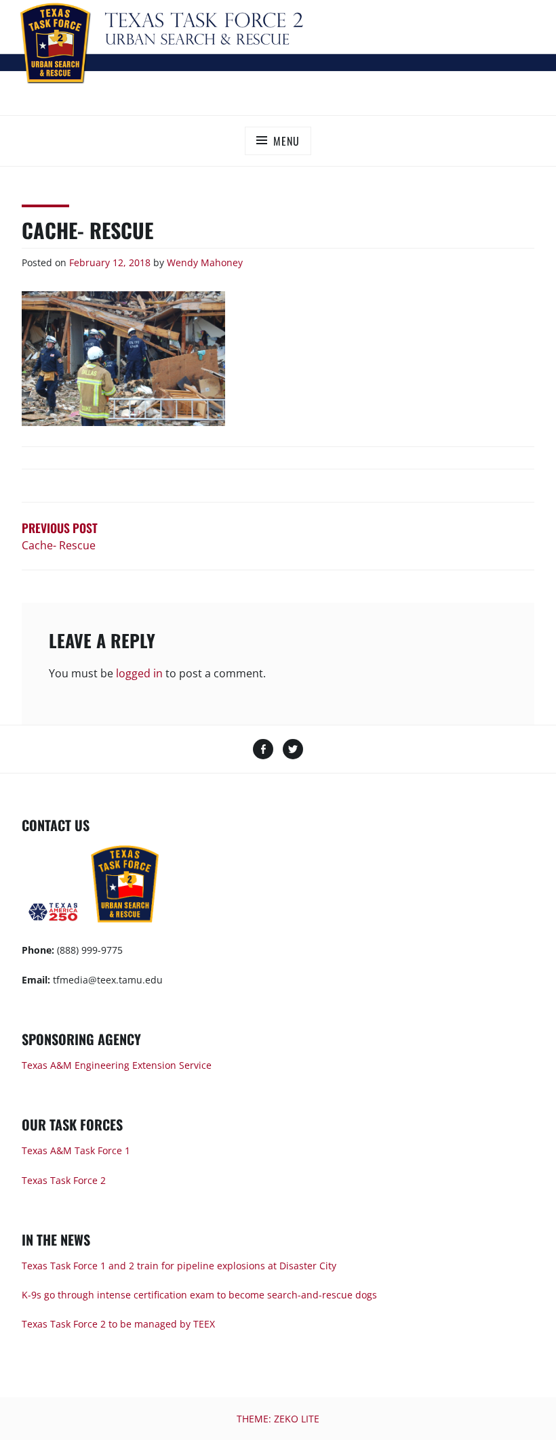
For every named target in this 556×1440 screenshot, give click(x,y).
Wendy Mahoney (205, 262)
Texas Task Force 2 (64, 1180)
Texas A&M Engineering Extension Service (117, 1065)
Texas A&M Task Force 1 (76, 1150)
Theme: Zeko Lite (278, 1418)
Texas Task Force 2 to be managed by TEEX (118, 1323)
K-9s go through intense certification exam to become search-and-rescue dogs (199, 1294)
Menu (286, 141)
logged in (139, 673)
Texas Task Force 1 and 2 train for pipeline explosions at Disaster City (179, 1265)
